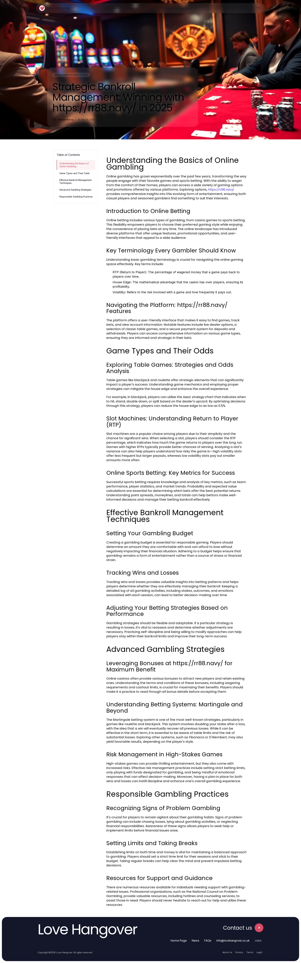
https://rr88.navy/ (221, 189)
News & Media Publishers (71, 75)
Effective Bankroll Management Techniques (75, 181)
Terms (249, 952)
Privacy (239, 952)
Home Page (179, 940)
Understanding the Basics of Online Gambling (74, 165)
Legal (259, 952)
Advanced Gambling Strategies (75, 189)
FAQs (207, 940)
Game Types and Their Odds (74, 173)
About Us (227, 952)
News (195, 940)
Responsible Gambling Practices (76, 196)
